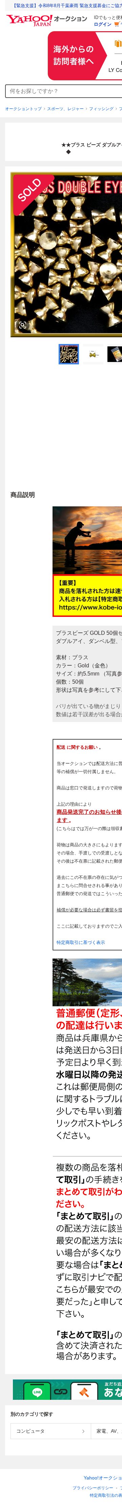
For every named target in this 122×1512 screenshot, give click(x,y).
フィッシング (101, 108)
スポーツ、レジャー (65, 108)
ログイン (102, 24)
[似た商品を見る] (22, 325)
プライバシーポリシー (93, 1488)
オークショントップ (23, 108)
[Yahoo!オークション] (47, 16)
